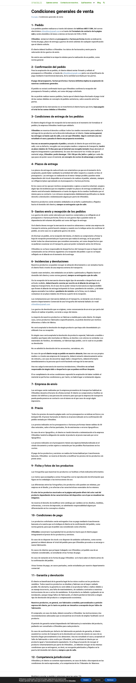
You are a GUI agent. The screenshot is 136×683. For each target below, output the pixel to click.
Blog (99, 3)
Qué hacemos (86, 3)
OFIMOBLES (36, 3)
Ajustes (98, 680)
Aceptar (86, 680)
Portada (34, 17)
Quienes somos (52, 3)
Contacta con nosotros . (69, 3)
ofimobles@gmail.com (50, 31)
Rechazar (110, 680)
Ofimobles (72, 681)
